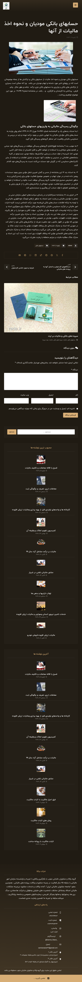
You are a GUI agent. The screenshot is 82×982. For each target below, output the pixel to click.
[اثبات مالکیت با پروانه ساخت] (41, 833)
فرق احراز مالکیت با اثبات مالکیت (41, 799)
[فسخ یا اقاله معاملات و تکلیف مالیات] (41, 459)
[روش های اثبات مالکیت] (41, 812)
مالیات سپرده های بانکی (60, 340)
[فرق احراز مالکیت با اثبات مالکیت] (41, 791)
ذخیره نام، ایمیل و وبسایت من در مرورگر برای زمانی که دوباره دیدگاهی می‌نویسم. (41, 408)
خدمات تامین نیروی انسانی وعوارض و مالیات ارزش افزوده (41, 614)
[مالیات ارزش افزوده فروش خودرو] (41, 627)
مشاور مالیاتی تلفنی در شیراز (41, 572)
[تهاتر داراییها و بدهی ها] (41, 585)
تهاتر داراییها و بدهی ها (41, 593)
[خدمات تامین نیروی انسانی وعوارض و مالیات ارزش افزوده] (41, 606)
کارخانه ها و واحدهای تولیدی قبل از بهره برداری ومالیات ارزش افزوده (41, 509)
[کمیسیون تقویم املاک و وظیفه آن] (41, 522)
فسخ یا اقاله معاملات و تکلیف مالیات (41, 468)
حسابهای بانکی (39, 246)
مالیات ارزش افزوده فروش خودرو (41, 635)
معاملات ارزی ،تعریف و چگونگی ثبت (41, 489)
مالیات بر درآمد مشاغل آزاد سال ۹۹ (41, 551)
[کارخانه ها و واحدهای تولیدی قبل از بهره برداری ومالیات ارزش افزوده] (41, 501)
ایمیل (51, 395)
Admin (70, 246)
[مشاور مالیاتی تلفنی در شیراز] (41, 564)
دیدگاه (74, 369)
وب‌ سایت (24, 395)
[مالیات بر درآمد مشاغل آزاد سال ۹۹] (41, 543)
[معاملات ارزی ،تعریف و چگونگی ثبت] (41, 480)
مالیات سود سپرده (47, 340)
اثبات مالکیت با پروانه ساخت (41, 841)
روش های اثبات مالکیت (41, 820)
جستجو (11, 432)
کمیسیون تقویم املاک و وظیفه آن (41, 530)
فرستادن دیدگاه (70, 415)
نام (77, 395)
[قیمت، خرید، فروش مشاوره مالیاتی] (6, 6)
